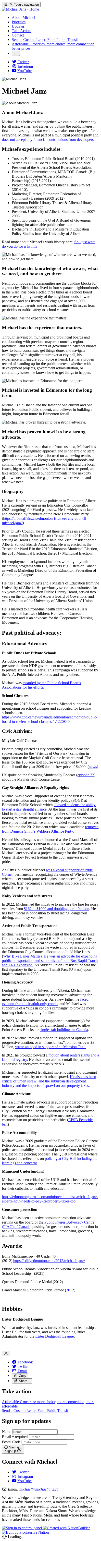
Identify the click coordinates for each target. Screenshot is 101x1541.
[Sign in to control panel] (22, 1528)
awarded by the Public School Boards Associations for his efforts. (41, 685)
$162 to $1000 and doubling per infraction (56, 909)
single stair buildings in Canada (64, 1030)
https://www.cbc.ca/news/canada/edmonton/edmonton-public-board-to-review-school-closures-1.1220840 (49, 719)
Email (15, 1437)
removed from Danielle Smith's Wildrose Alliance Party (50, 829)
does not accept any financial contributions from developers (48, 139)
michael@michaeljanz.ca (39, 1489)
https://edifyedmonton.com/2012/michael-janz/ (49, 1261)
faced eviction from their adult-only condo (45, 1001)
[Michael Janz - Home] (20, 9)
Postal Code (11, 1442)
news (93, 766)
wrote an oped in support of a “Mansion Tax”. (50, 1047)
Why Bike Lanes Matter (21, 956)
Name (6, 1432)
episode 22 (85, 775)
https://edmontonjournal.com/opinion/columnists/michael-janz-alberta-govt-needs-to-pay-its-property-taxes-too (50, 1199)
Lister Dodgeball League (54, 1336)
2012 (70, 1290)
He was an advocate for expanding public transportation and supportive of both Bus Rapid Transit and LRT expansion (50, 960)
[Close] (6, 1353)
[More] (16, 53)
